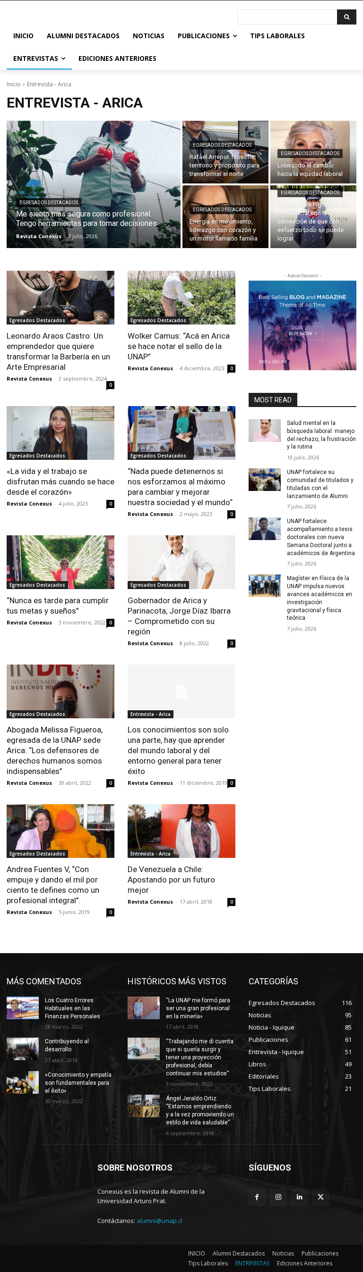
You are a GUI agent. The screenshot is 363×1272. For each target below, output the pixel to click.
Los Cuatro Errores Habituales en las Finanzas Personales (72, 1008)
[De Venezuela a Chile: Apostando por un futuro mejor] (181, 831)
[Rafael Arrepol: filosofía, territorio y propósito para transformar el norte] (225, 152)
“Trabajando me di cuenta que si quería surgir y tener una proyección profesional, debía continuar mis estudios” (199, 1057)
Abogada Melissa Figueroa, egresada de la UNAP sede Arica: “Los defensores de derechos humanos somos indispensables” (55, 750)
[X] (320, 1197)
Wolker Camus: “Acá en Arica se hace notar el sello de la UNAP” (179, 346)
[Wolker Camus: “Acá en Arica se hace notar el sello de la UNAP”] (181, 297)
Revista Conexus (29, 378)
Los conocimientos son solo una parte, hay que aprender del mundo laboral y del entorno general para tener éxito (178, 750)
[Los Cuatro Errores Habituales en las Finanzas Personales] (23, 1008)
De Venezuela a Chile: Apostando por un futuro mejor (171, 880)
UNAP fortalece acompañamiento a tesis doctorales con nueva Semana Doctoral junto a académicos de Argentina (321, 537)
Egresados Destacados (48, 202)
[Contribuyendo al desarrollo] (23, 1049)
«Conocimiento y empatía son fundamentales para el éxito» (78, 1083)
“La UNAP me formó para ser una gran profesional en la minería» (198, 1008)
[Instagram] (278, 1197)
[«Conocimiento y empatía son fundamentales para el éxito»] (23, 1082)
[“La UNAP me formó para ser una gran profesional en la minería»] (144, 1008)
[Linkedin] (299, 1197)
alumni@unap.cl (159, 1220)
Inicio (14, 84)
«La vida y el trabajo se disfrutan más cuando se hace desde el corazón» (60, 481)
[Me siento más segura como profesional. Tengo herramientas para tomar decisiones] (94, 184)
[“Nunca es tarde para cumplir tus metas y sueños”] (60, 562)
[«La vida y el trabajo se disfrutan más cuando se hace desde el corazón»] (60, 433)
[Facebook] (257, 1197)
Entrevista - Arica (150, 714)
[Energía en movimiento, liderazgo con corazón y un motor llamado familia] (225, 216)
